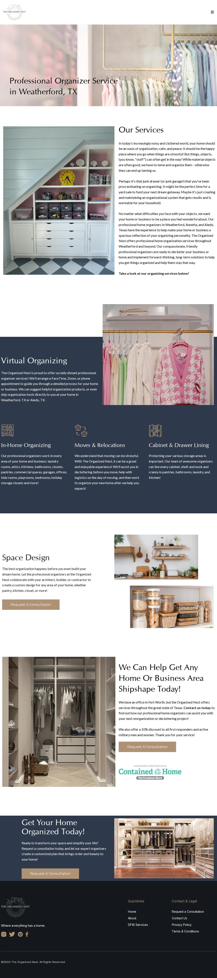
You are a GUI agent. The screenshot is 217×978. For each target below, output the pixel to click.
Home (132, 911)
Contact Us (179, 918)
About (132, 918)
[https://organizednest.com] (14, 12)
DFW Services (138, 924)
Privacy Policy (182, 924)
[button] (212, 12)
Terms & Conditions (185, 931)
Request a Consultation (188, 911)
